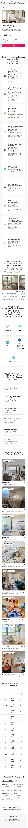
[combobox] (13, 36)
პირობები (19, 820)
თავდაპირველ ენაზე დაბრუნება (16, 3)
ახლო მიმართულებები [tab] (7, 780)
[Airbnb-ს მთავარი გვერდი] (3, 7)
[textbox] (7, 41)
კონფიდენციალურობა (10, 820)
